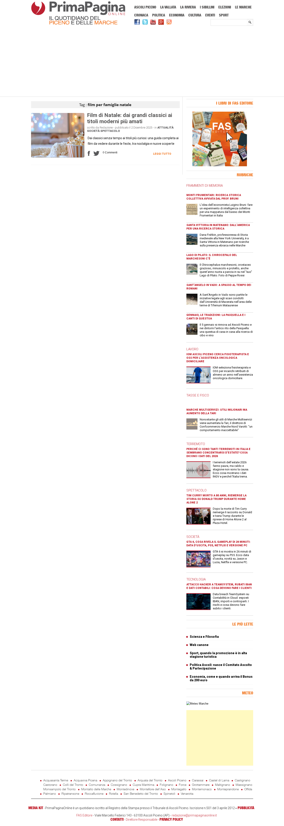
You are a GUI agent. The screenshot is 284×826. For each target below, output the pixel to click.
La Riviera (188, 7)
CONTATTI (117, 819)
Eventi (210, 15)
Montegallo (178, 789)
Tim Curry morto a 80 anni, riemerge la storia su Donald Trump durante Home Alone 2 (216, 499)
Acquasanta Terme (55, 780)
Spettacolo (110, 131)
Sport (224, 15)
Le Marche (243, 7)
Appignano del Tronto (117, 780)
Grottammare (200, 784)
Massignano (244, 784)
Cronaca (141, 15)
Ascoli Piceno (145, 7)
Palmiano (49, 793)
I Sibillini (207, 7)
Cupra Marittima (143, 784)
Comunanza (97, 784)
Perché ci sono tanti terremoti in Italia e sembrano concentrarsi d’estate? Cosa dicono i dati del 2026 (218, 453)
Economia (176, 15)
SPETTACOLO (196, 490)
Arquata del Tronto (150, 780)
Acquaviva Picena (85, 780)
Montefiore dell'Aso (153, 789)
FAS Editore (84, 815)
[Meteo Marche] (197, 703)
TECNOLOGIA (196, 579)
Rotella (113, 793)
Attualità (165, 127)
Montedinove (125, 789)
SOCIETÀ (192, 537)
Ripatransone (70, 793)
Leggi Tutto (162, 153)
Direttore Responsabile (141, 819)
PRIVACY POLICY (171, 819)
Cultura (194, 15)
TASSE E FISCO (197, 395)
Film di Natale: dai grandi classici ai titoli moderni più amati (129, 118)
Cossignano (119, 784)
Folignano (166, 784)
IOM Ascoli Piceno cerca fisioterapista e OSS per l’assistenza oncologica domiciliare (217, 358)
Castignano (242, 780)
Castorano (50, 784)
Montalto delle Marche (96, 789)
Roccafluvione (94, 793)
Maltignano (222, 784)
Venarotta (187, 793)
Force (182, 784)
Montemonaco (202, 789)
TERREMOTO (195, 444)
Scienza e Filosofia (204, 636)
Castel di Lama (219, 780)
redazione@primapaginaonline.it (194, 815)
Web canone (199, 645)
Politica (158, 15)
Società (93, 131)
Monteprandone (228, 789)
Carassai (197, 780)
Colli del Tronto (73, 784)
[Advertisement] (142, 61)
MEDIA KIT (35, 808)
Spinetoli (169, 793)
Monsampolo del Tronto (59, 789)
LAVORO (192, 349)
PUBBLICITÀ (246, 808)
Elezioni (224, 7)
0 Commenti (110, 152)
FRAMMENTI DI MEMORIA (204, 186)
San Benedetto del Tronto (141, 793)
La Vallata (168, 7)
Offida (248, 789)
